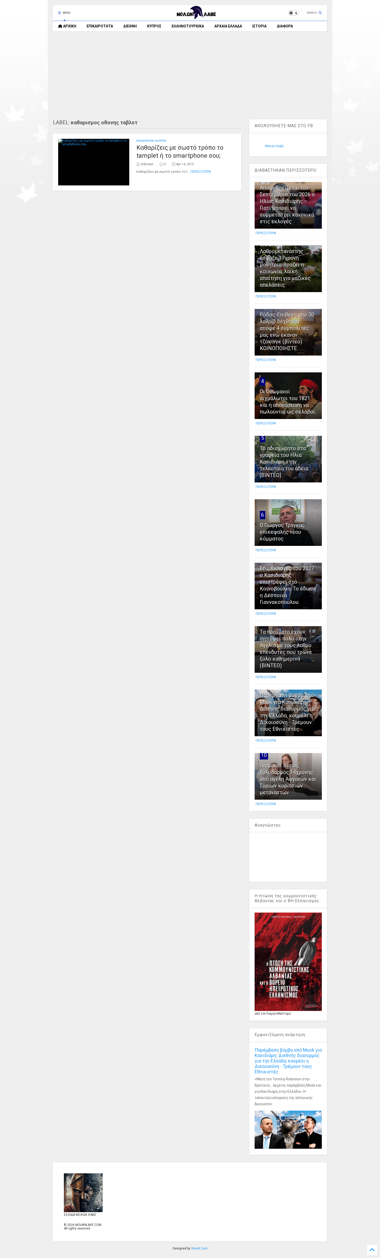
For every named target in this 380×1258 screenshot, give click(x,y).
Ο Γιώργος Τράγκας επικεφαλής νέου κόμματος (282, 532)
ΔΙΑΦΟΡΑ (285, 26)
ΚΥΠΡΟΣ (154, 26)
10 (264, 755)
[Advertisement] (190, 75)
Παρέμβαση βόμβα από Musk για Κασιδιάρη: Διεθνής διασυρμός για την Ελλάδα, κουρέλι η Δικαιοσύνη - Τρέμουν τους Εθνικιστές (288, 1060)
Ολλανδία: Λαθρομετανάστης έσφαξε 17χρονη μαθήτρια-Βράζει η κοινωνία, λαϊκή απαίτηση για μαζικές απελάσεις (285, 264)
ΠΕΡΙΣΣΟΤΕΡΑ (201, 171)
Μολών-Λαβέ (274, 146)
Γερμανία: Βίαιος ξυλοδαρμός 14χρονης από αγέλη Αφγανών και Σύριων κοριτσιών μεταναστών (288, 779)
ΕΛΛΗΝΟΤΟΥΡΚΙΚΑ (188, 26)
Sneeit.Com (199, 1248)
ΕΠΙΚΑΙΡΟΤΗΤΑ (100, 26)
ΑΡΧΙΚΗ (69, 26)
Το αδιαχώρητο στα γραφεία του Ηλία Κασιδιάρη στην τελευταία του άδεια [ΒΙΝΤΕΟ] (284, 461)
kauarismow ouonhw (151, 140)
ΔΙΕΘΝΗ (130, 26)
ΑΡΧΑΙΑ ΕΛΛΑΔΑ (228, 26)
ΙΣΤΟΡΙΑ (259, 26)
